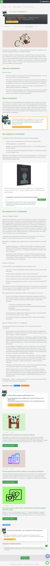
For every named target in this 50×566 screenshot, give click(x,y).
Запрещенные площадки (12, 246)
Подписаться (41, 199)
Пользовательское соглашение (17, 564)
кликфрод (14, 50)
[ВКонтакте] (17, 385)
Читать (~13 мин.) (9, 445)
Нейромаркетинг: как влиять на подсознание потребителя (18, 434)
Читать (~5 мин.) (9, 518)
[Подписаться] (46, 546)
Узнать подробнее (9, 539)
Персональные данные (28, 564)
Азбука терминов (29, 26)
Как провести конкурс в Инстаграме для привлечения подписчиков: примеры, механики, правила (24, 508)
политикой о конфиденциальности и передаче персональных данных (21, 203)
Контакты (25, 558)
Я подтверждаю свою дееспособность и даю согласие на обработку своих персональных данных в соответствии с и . (21, 203)
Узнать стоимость (16, 405)
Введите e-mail (9, 199)
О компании (36, 564)
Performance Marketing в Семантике (22, 127)
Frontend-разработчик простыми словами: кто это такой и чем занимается (23, 471)
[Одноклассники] (25, 385)
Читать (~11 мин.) (9, 482)
